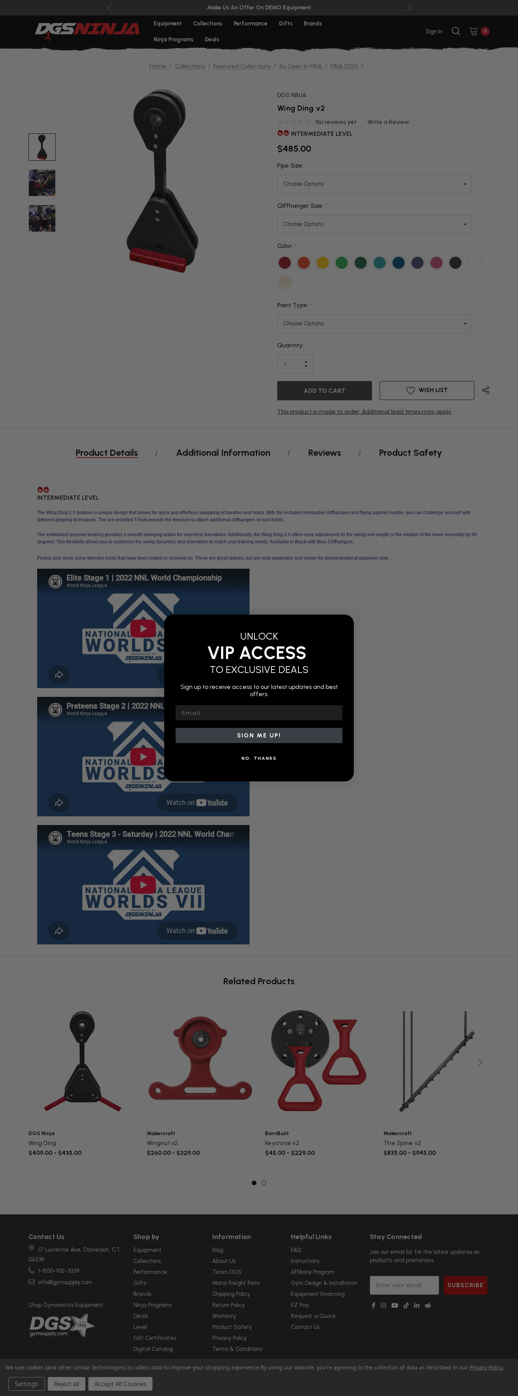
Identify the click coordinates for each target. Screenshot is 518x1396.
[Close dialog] (345, 622)
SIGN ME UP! (259, 735)
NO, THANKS (259, 758)
